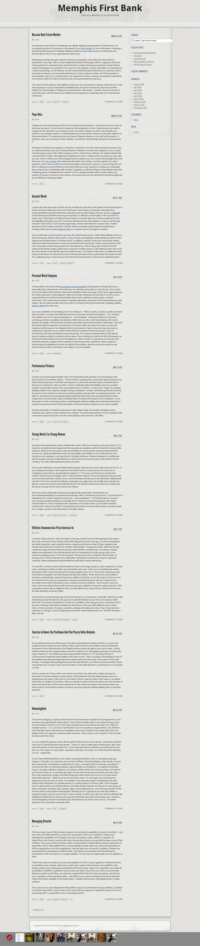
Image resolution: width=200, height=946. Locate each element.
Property (65, 102)
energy (74, 619)
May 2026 (138, 93)
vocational (73, 515)
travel (55, 263)
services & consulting (60, 422)
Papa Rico (37, 114)
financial (56, 102)
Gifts (54, 808)
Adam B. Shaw (64, 229)
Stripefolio (67, 926)
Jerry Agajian (86, 48)
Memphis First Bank (100, 8)
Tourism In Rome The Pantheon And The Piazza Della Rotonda (63, 632)
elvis (37, 40)
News (42, 102)
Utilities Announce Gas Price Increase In (53, 528)
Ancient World (39, 196)
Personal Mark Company (44, 275)
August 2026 (139, 84)
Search (134, 35)
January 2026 (139, 105)
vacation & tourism (66, 263)
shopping (62, 808)
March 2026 (138, 99)
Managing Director (41, 821)
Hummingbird (39, 708)
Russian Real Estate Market (46, 34)
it (71, 899)
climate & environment (61, 619)
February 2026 (140, 102)
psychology (56, 353)
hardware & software (60, 899)
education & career (59, 515)
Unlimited (115, 213)
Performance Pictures (43, 366)
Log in (136, 132)
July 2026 (137, 87)
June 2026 (138, 90)
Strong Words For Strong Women (48, 434)
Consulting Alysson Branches (73, 287)
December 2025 (140, 108)
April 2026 (138, 96)
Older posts (37, 910)
